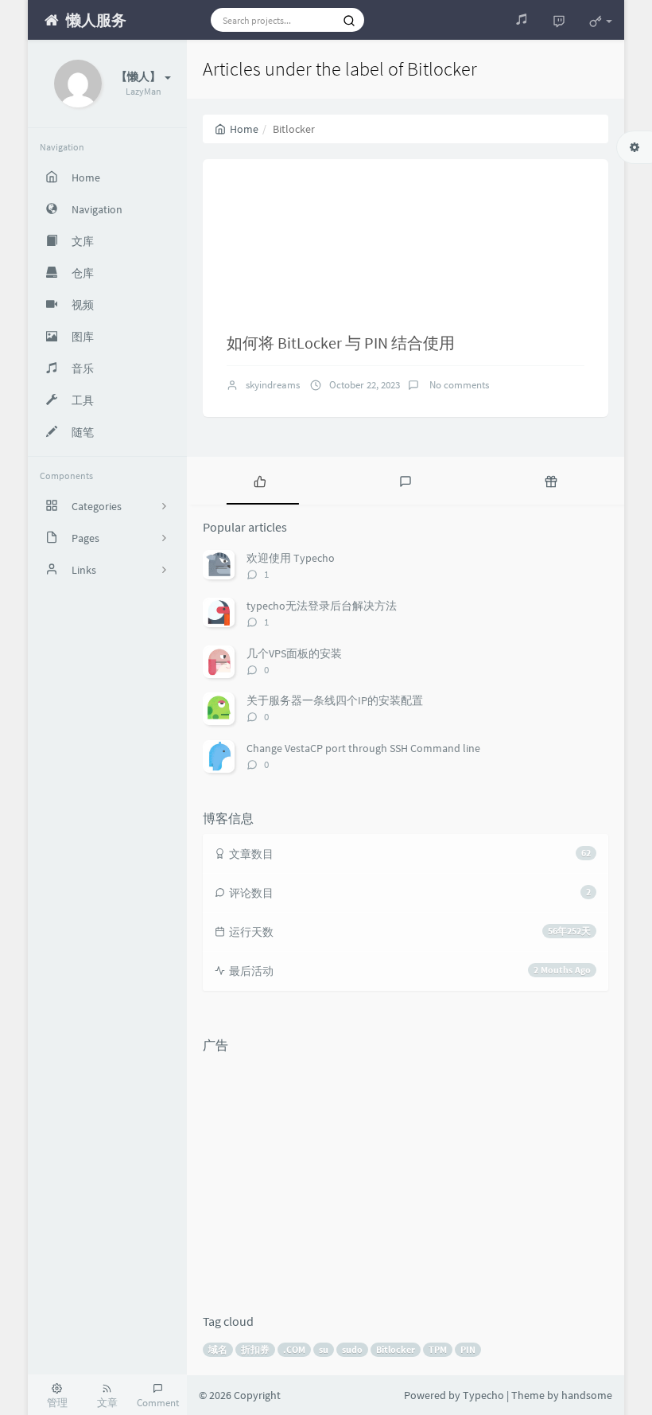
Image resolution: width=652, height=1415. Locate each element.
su (323, 1349)
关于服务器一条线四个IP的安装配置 (334, 700)
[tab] (259, 481)
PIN (467, 1349)
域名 (217, 1349)
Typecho (483, 1395)
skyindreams (273, 385)
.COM (294, 1349)
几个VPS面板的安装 (294, 653)
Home (244, 129)
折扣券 (255, 1349)
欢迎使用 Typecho (290, 558)
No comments (458, 385)
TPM (438, 1349)
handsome (586, 1395)
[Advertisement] (405, 1171)
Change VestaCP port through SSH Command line (363, 748)
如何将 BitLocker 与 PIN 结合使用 (341, 343)
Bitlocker (395, 1349)
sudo (352, 1349)
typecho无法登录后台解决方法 (321, 605)
